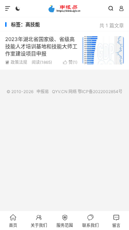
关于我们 (39, 221)
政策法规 (16, 62)
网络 (72, 91)
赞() (70, 62)
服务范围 (64, 221)
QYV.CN (59, 91)
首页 (13, 221)
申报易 (64, 8)
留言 (116, 221)
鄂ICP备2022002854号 (100, 91)
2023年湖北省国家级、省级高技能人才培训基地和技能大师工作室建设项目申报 (41, 46)
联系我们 (90, 221)
